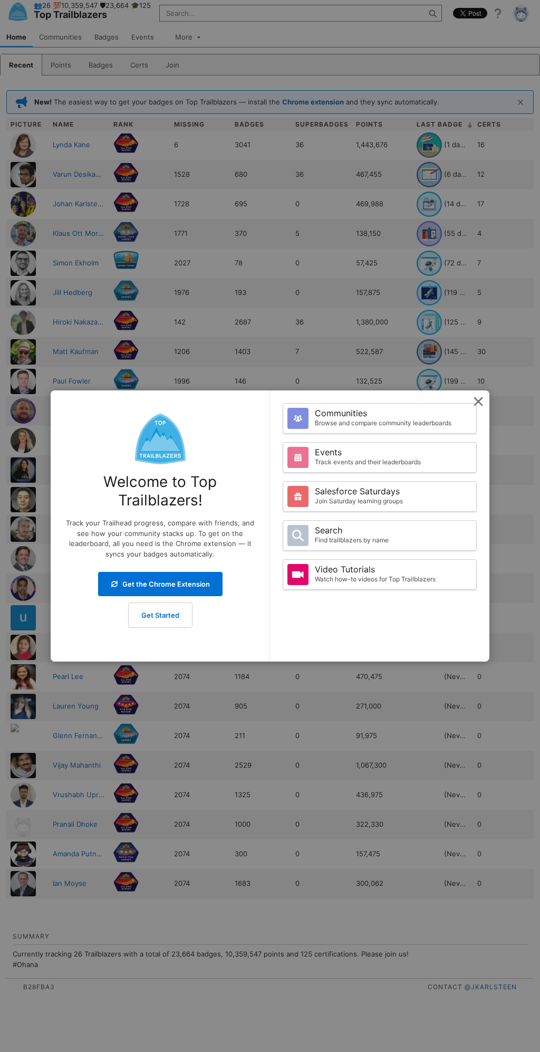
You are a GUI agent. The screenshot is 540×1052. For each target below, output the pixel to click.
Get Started (160, 615)
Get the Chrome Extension (166, 584)
